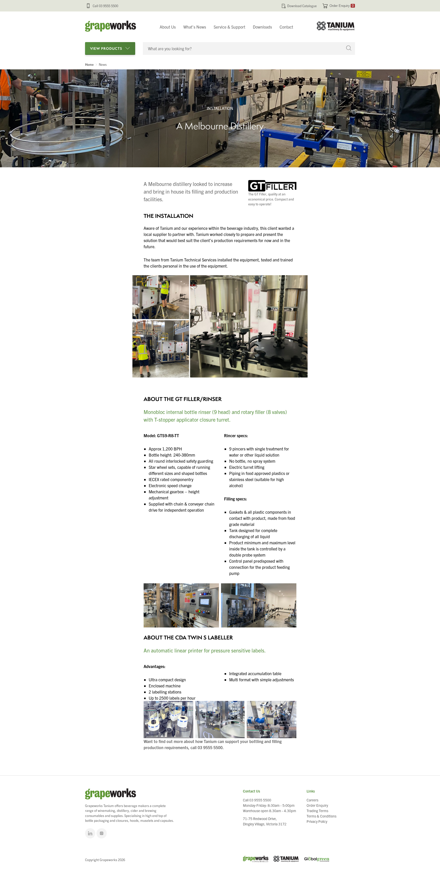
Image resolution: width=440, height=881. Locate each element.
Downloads (262, 26)
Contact (286, 26)
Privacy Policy (317, 821)
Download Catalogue (302, 6)
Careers (312, 800)
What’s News (194, 26)
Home (89, 64)
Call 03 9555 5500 (105, 6)
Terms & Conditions (321, 816)
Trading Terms (317, 810)
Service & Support (229, 26)
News (103, 64)
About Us (168, 26)
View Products (106, 48)
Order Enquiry (341, 6)
